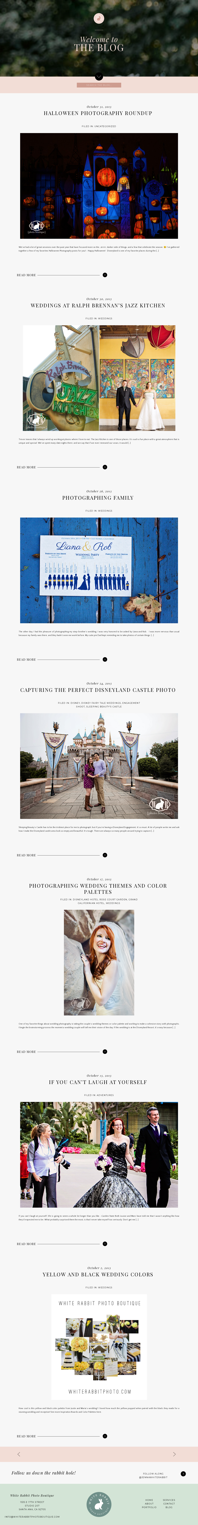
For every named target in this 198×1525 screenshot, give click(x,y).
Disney (75, 703)
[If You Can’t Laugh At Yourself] (105, 1244)
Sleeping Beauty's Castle (104, 706)
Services (169, 1500)
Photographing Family (98, 497)
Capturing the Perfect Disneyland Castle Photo (98, 689)
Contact (169, 1503)
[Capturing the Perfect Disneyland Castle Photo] (105, 855)
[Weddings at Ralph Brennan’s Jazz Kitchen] (105, 467)
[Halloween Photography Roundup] (105, 275)
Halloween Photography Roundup (98, 112)
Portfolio (149, 1507)
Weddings (105, 318)
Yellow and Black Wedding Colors (98, 1274)
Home (149, 1500)
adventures (105, 1095)
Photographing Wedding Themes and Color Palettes (98, 888)
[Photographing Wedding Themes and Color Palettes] (105, 1051)
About (149, 1503)
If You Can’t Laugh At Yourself (98, 1081)
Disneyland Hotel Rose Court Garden (100, 899)
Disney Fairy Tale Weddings (101, 703)
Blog (169, 1507)
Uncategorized (105, 126)
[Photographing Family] (105, 659)
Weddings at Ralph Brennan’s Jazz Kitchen (98, 305)
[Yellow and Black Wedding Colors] (105, 1436)
